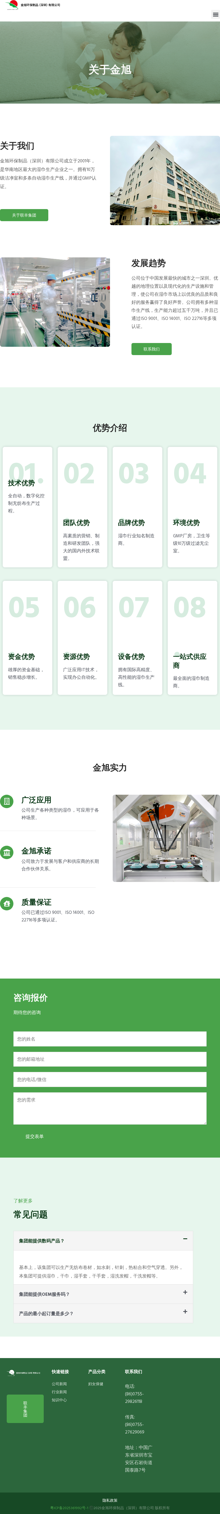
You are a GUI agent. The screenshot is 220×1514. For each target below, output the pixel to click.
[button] (215, 14)
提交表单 (34, 1136)
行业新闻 (59, 1392)
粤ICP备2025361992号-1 (69, 1508)
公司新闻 (59, 1384)
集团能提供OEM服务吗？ (44, 1294)
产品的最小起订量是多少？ (46, 1313)
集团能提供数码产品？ (42, 1240)
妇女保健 (95, 1384)
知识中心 (59, 1400)
